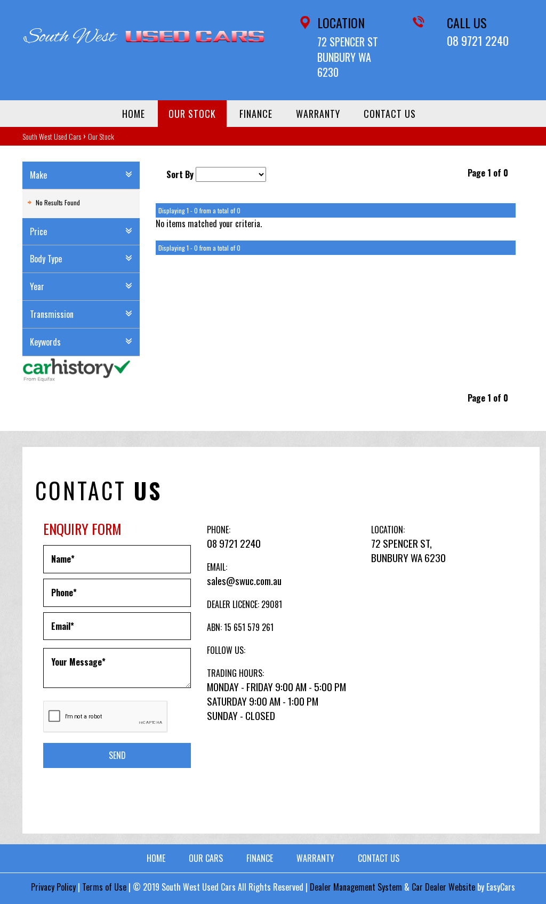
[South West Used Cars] (143, 36)
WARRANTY (315, 858)
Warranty (318, 114)
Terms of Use (105, 887)
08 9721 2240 (478, 40)
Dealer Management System (356, 887)
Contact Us (390, 114)
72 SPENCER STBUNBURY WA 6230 (347, 57)
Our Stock (192, 114)
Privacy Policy (54, 887)
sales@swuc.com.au (244, 580)
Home (133, 114)
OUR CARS (206, 858)
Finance (255, 114)
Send (117, 755)
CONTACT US (378, 858)
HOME (156, 858)
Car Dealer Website (443, 887)
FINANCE (259, 858)
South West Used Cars (51, 136)
